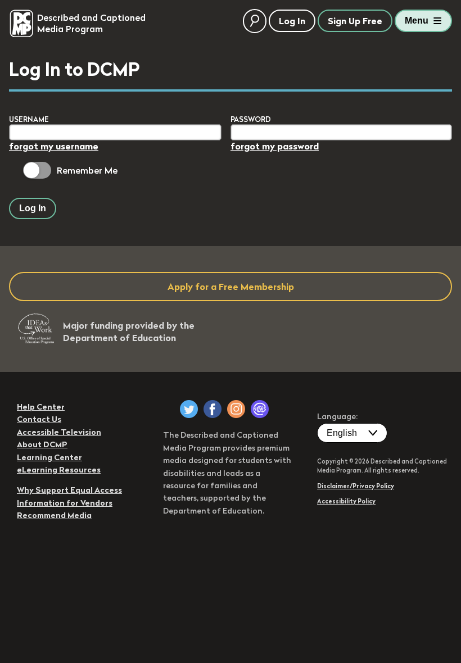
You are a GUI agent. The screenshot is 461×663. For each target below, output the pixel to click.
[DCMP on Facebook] (213, 409)
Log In (32, 208)
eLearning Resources (59, 470)
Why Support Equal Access (69, 490)
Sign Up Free (355, 20)
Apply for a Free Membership (231, 286)
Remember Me (87, 170)
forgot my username (53, 146)
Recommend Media (54, 515)
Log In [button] (292, 20)
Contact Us (39, 419)
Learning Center (49, 457)
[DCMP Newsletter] (260, 409)
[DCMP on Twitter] (189, 409)
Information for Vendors (64, 503)
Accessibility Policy (346, 501)
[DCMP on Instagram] (236, 409)
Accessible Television (59, 432)
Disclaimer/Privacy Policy (355, 486)
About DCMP (42, 444)
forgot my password (275, 146)
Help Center (41, 407)
